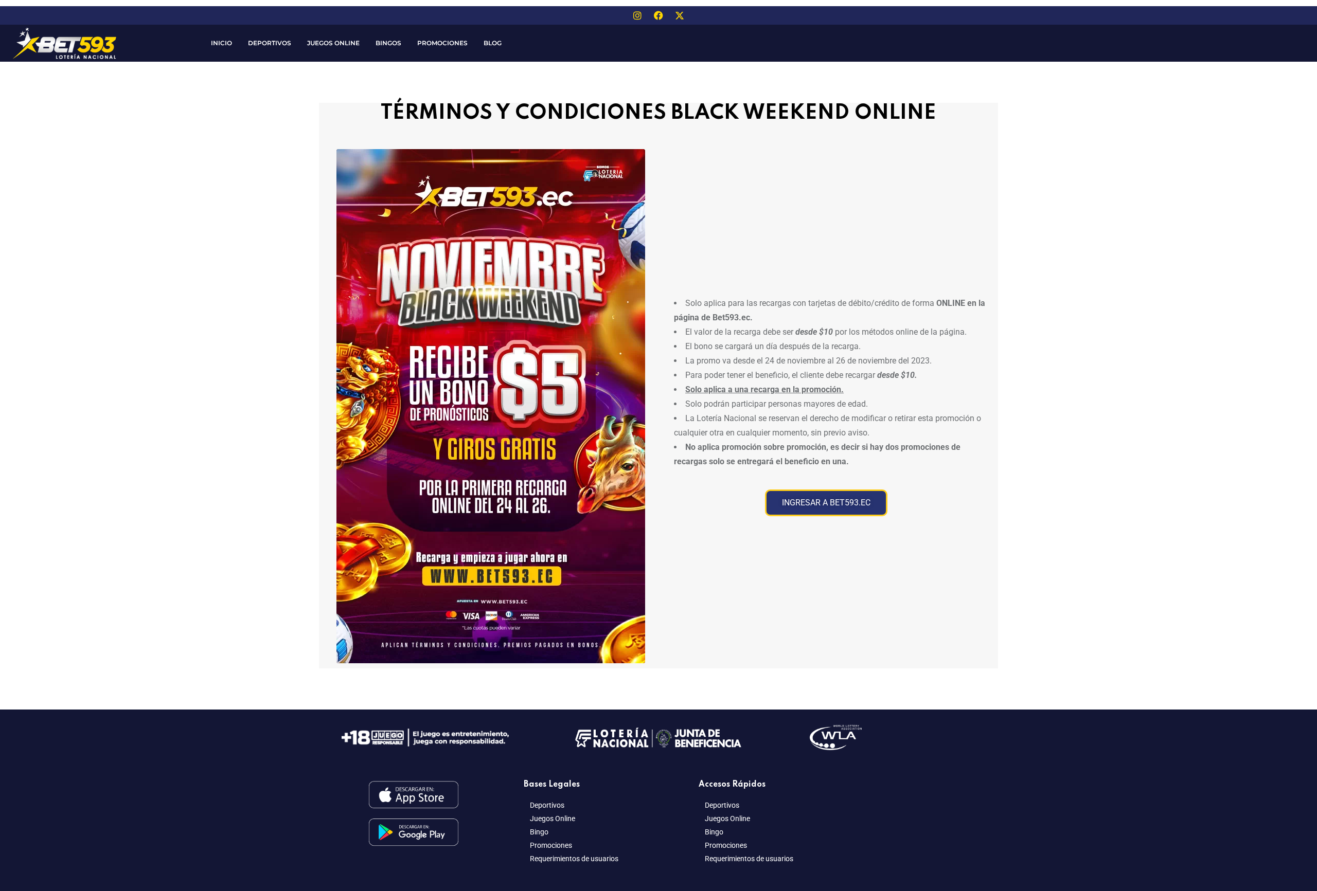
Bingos (388, 43)
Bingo (539, 832)
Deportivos (269, 43)
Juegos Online (333, 43)
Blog (493, 43)
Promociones (442, 43)
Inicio (221, 43)
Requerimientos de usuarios (574, 858)
